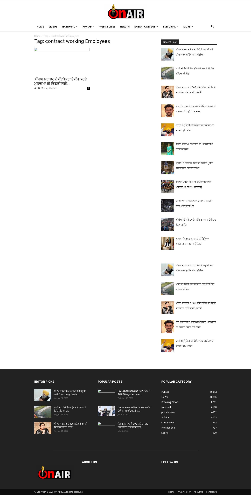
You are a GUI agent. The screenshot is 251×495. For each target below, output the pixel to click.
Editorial (169, 26)
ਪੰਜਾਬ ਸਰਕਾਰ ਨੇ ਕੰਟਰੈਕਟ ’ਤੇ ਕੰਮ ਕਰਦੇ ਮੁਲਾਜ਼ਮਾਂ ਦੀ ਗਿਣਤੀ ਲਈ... (60, 81)
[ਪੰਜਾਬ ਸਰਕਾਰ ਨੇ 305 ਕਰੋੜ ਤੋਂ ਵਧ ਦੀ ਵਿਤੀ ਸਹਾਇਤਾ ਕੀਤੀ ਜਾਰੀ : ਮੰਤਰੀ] (42, 428)
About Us (198, 491)
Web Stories (107, 26)
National (68, 26)
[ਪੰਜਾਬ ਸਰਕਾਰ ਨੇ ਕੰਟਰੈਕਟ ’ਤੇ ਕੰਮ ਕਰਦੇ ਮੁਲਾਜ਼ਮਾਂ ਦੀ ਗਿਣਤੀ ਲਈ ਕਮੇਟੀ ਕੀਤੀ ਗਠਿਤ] (62, 61)
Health (125, 26)
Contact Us (211, 491)
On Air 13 (38, 88)
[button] (212, 27)
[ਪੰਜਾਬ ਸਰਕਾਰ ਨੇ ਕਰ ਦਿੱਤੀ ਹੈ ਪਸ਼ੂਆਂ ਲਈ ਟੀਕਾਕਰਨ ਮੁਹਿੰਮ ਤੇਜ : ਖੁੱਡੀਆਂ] (42, 395)
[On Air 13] (125, 11)
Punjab (87, 26)
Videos (53, 26)
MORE (186, 26)
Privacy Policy (184, 491)
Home (40, 26)
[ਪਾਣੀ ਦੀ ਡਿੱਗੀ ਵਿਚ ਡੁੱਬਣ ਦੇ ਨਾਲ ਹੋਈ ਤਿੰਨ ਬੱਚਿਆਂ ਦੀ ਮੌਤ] (42, 412)
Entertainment (144, 26)
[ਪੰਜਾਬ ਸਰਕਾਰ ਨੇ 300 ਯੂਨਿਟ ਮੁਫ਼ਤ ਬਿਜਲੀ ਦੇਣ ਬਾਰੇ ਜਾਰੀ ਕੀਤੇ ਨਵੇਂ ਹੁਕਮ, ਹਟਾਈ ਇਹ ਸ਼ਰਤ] (106, 427)
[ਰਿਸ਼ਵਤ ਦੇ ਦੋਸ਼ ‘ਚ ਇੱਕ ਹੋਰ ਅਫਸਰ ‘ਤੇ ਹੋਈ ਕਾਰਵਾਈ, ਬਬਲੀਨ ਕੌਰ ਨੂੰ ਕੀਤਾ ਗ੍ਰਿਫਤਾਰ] (106, 411)
